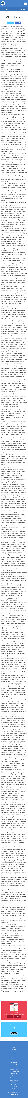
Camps (14, 1075)
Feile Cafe (14, 1082)
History (14, 1058)
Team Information (14, 1064)
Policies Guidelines (14, 1080)
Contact (14, 1056)
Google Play (18, 1016)
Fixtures (14, 1049)
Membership (14, 1086)
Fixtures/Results (21, 9)
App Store (10, 1016)
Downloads (14, 1084)
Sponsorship (14, 1073)
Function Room (14, 1069)
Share (16, 23)
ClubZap (16, 1094)
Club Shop (14, 1067)
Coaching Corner (14, 1077)
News (7, 9)
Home (14, 1045)
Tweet (9, 23)
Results (14, 1053)
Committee (14, 1062)
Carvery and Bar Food (14, 1071)
